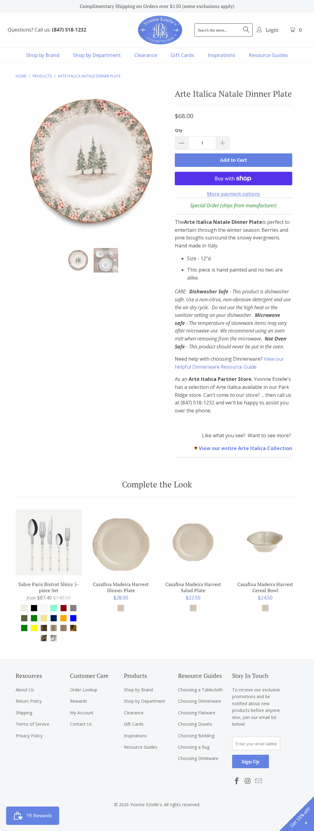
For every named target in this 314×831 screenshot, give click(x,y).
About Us (25, 690)
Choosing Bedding (196, 736)
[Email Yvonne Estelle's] (258, 781)
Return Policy (29, 701)
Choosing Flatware (196, 713)
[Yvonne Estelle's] (160, 30)
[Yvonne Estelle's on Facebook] (236, 781)
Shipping (24, 713)
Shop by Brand (42, 55)
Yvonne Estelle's (146, 804)
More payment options (233, 193)
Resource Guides (268, 55)
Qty (178, 130)
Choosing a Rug (193, 747)
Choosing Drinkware (198, 758)
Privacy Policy (29, 736)
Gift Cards (182, 55)
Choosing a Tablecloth (200, 690)
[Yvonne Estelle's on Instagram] (247, 781)
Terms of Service (32, 724)
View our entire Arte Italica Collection (245, 448)
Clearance (145, 55)
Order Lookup (84, 690)
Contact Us (81, 724)
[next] (160, 167)
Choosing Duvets (195, 724)
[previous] (23, 167)
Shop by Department (97, 55)
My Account (82, 713)
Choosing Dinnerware (199, 701)
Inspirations (221, 55)
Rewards (78, 701)
